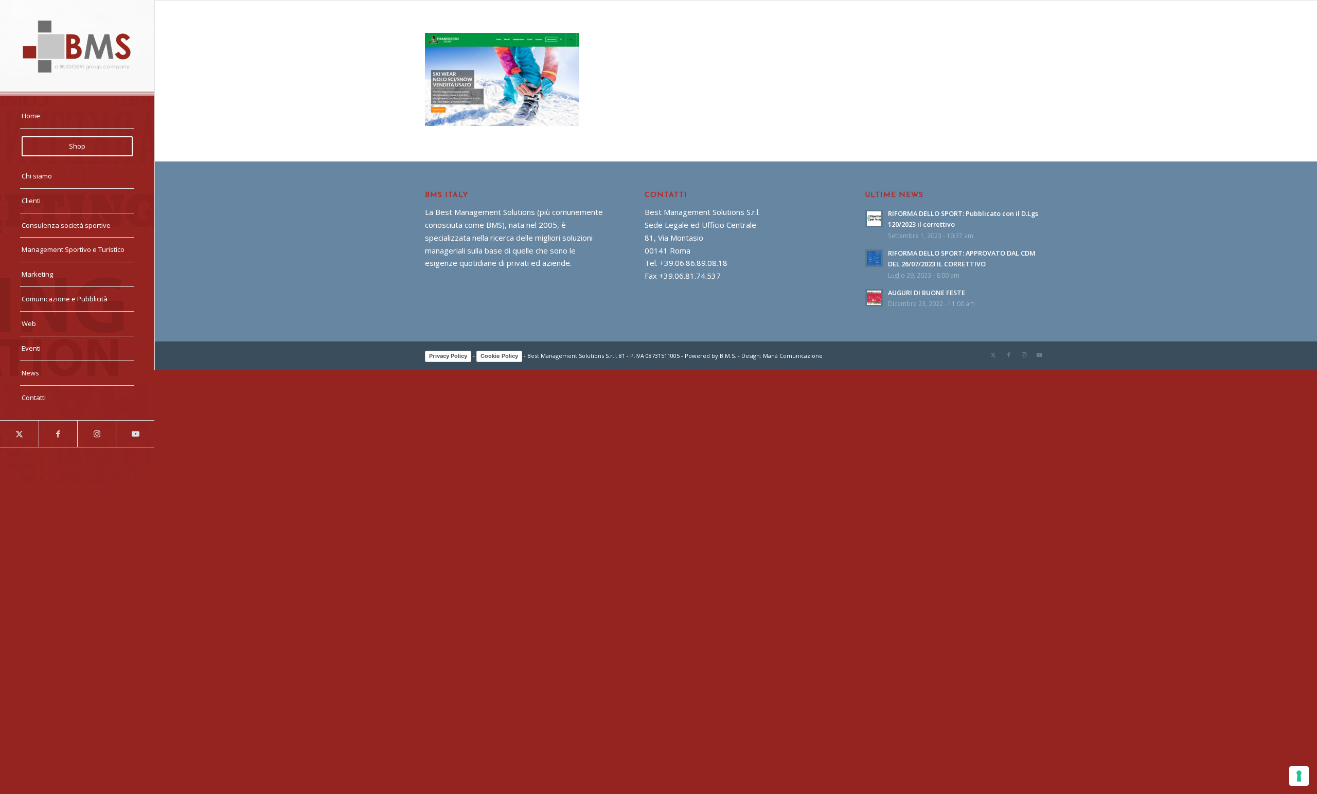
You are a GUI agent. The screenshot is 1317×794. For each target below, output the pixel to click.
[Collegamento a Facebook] (58, 434)
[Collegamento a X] (19, 434)
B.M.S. (728, 355)
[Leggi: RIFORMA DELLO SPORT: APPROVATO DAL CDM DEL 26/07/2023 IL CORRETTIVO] (874, 258)
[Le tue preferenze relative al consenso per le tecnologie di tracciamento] (1299, 776)
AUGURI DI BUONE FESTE (926, 292)
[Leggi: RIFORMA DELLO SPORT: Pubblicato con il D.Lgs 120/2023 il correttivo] (874, 218)
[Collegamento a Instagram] (96, 434)
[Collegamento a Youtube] (135, 434)
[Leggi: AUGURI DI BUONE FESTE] (874, 297)
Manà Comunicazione (793, 355)
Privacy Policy (448, 355)
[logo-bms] (77, 47)
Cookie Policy (499, 355)
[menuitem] (77, 116)
